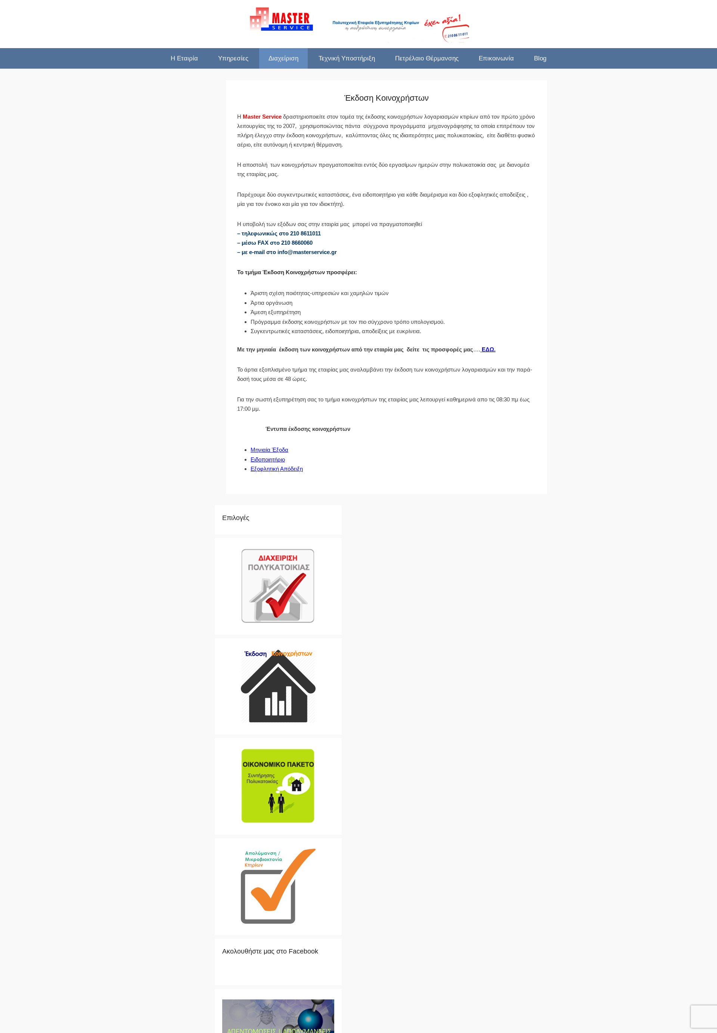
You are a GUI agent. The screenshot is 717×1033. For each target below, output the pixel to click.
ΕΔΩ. (488, 349)
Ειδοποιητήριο (268, 459)
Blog (540, 58)
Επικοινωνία (496, 58)
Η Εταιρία (184, 58)
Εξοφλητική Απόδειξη (277, 469)
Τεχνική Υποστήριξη (347, 58)
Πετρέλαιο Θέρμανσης (427, 58)
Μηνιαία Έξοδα (269, 450)
